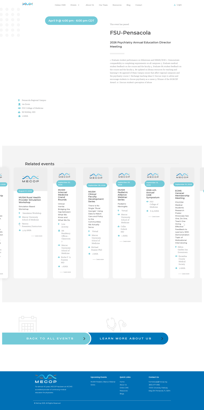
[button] (19, 225)
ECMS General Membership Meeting (182, 194)
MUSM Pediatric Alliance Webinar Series (123, 195)
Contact (138, 5)
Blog (128, 5)
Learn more (38, 236)
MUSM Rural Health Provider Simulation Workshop (30, 200)
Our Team (103, 5)
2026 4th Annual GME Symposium (152, 194)
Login (179, 4)
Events (73, 5)
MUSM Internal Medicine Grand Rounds (63, 195)
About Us (90, 5)
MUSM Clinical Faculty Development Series (96, 196)
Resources (117, 5)
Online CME (60, 5)
